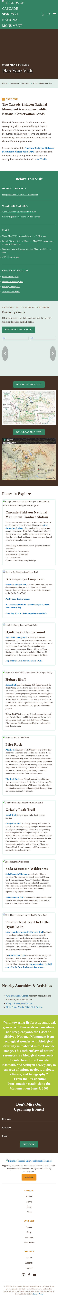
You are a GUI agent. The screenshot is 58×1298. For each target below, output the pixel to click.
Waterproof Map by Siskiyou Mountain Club (20, 249)
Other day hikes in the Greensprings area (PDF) (26, 613)
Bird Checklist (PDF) (10, 277)
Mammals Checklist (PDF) (12, 282)
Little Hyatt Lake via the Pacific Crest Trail (24, 932)
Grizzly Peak (10, 815)
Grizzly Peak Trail (13, 824)
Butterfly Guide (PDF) (11, 287)
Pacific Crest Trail (17, 955)
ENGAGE (29, 1190)
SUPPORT (29, 1221)
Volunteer (29, 1237)
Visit (29, 1212)
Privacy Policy (38, 1294)
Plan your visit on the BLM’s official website (20, 195)
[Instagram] (23, 1274)
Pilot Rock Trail (12, 779)
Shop (29, 1232)
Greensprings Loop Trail (15, 584)
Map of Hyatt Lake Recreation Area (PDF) (23, 661)
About (29, 1257)
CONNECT (29, 1252)
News (29, 1202)
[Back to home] (15, 14)
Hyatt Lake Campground (16, 637)
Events (29, 1196)
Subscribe (29, 1144)
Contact (29, 1268)
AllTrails (42, 159)
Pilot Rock (9, 750)
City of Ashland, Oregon (17, 996)
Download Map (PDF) (29, 384)
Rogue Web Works (10, 1291)
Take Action (29, 1242)
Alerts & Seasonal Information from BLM (19, 212)
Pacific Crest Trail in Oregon (17, 599)
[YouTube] (34, 1274)
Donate (29, 1177)
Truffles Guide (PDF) (11, 292)
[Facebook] (29, 1274)
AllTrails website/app (10, 257)
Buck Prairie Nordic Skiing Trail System (24, 1007)
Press (29, 1207)
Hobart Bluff (11, 685)
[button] (48, 14)
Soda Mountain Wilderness (17, 874)
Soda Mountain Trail (14, 897)
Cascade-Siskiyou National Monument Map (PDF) (22, 241)
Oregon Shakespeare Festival (19, 1003)
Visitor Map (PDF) (9, 236)
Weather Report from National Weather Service (21, 217)
